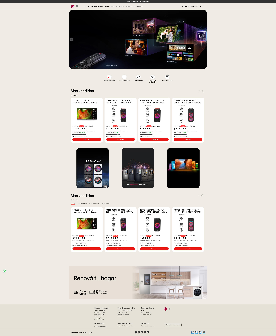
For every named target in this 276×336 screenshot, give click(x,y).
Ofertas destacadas (109, 80)
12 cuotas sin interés (124, 80)
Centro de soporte (167, 80)
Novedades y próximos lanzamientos (152, 81)
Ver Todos (74, 95)
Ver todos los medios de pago (79, 134)
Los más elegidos (138, 80)
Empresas (193, 6)
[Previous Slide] (71, 39)
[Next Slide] (204, 39)
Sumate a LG (185, 6)
